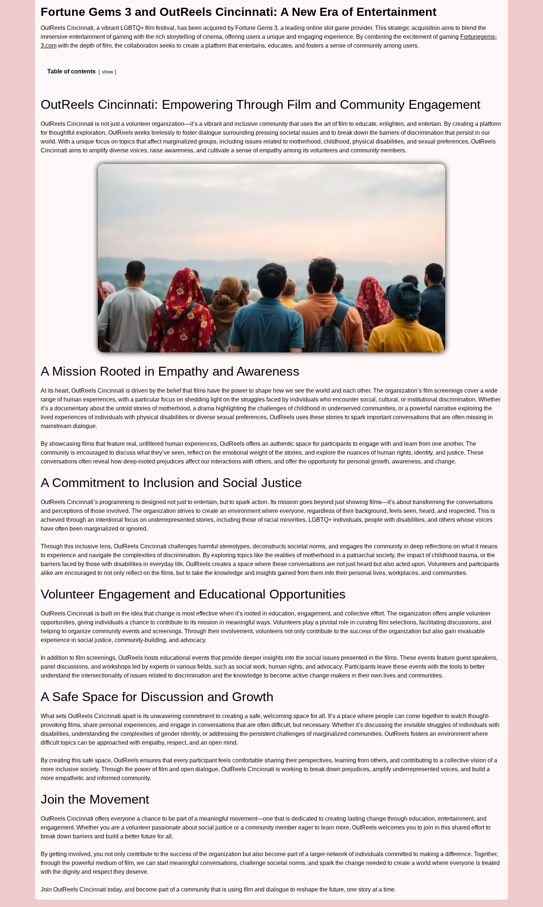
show (107, 72)
